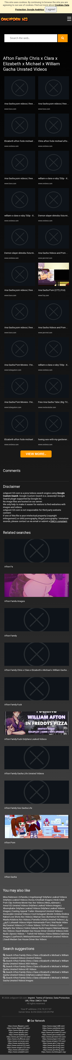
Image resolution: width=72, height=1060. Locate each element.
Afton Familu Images (14, 601)
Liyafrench (17, 936)
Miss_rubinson (52, 902)
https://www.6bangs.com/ (18, 1030)
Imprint (31, 997)
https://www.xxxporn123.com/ (18, 1048)
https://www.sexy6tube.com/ (53, 1028)
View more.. (36, 454)
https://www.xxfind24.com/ (18, 1050)
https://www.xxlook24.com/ (18, 1052)
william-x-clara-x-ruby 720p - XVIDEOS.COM (25, 215)
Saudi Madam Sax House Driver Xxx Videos (25, 939)
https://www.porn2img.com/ (53, 1045)
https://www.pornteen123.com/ (54, 1037)
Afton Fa (8, 566)
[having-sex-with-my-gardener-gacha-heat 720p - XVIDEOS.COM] (53, 434)
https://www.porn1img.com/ (53, 1043)
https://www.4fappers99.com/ (18, 1028)
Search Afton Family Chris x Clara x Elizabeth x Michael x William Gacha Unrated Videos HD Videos (36, 968)
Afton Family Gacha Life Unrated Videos (24, 773)
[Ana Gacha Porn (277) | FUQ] (53, 285)
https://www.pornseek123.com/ (53, 1032)
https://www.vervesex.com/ (18, 1041)
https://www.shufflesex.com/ (18, 1039)
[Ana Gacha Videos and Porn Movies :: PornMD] (53, 247)
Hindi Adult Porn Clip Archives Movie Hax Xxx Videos (33, 901)
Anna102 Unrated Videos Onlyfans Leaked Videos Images (31, 905)
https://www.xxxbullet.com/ (18, 1043)
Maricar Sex (39, 916)
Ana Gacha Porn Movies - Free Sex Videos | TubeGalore (31, 364)
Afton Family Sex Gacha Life (18, 808)
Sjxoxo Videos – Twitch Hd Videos (27, 933)
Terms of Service (44, 997)
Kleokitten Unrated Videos (55, 936)
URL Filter (29, 1000)
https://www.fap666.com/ (18, 1035)
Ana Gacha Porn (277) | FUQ (51, 290)
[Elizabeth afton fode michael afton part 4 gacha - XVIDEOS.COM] (19, 136)
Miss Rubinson (10, 897)
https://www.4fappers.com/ (18, 1026)
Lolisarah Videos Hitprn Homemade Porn (30, 922)
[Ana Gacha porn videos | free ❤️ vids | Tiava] (19, 98)
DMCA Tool (41, 1000)
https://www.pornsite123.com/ (18, 1037)
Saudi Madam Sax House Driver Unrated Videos (39, 930)
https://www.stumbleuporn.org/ (53, 1052)
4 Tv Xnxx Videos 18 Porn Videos (39, 925)
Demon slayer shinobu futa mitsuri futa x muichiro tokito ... (33, 253)
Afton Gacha (10, 877)
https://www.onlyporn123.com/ (54, 1041)
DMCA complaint (58, 521)
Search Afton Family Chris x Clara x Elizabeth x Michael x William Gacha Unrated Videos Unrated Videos (36, 956)
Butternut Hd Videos (57, 916)
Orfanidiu (23, 897)
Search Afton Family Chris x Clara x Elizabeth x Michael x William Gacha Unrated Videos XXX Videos (36, 962)
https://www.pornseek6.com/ (53, 1035)
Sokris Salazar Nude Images (38, 928)
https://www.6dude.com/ (18, 1032)
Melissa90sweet (32, 936)
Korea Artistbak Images (40, 899)
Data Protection (62, 997)
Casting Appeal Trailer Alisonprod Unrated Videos (37, 911)
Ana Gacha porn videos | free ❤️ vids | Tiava (26, 103)
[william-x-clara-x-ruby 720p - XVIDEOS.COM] (19, 210)
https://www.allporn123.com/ (53, 1039)
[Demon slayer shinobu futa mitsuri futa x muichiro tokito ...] (19, 247)
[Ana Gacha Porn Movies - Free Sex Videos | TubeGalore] (19, 359)
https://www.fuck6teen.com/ (54, 1030)
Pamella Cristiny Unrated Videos (48, 919)
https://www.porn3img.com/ (53, 1048)
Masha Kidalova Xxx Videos (16, 919)
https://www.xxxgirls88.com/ (53, 1026)
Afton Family (10, 635)
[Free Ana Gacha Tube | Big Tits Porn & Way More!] (53, 397)
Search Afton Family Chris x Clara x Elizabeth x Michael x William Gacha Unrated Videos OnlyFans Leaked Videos (36, 973)
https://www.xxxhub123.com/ (18, 1045)
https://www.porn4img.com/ (53, 1050)
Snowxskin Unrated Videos (16, 914)
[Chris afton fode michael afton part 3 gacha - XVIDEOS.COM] (53, 136)
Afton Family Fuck (13, 704)
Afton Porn (9, 842)
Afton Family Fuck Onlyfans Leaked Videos (25, 739)
